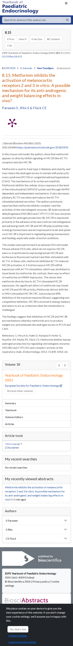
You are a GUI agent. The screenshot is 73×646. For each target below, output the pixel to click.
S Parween (12, 520)
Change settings (17, 635)
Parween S (10, 108)
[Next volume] (65, 365)
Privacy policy (40, 581)
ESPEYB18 (10, 68)
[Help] (67, 20)
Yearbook (11, 410)
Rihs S (25, 108)
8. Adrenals (26, 68)
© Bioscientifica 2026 (18, 581)
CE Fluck (11, 538)
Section (37, 39)
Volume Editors (14, 417)
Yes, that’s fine (18, 629)
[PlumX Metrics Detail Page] (12, 123)
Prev (11, 39)
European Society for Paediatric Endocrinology (32, 385)
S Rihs (9, 529)
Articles (9, 424)
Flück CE (40, 108)
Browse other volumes (20, 390)
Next (22, 39)
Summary (10, 403)
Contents (54, 39)
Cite (9, 45)
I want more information (22, 642)
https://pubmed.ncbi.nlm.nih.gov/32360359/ (42, 147)
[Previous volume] (59, 365)
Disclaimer (12, 447)
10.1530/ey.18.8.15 (12, 56)
